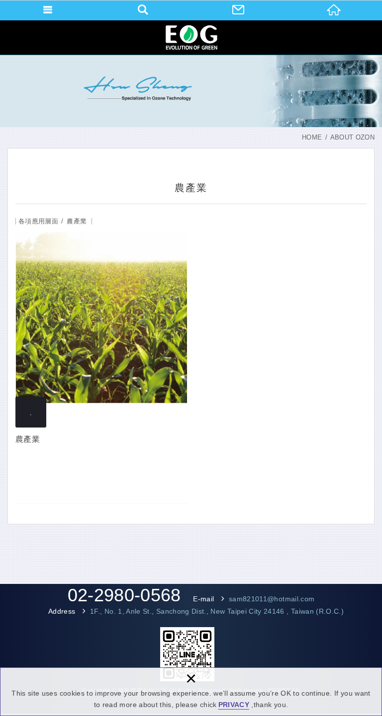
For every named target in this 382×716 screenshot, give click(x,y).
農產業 (101, 359)
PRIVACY (233, 705)
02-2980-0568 (124, 595)
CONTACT (238, 10)
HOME (334, 10)
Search (143, 10)
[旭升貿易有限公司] (191, 37)
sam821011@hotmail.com (271, 599)
